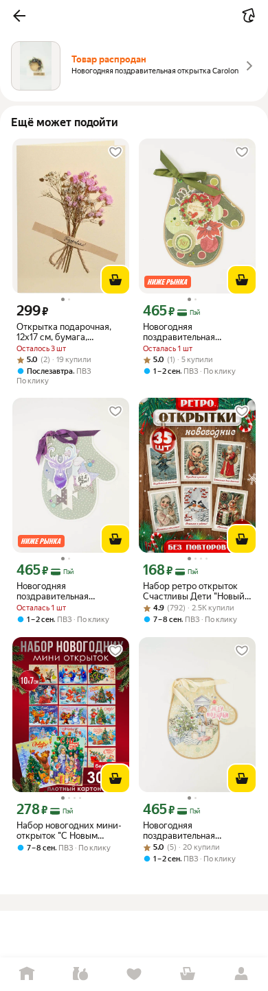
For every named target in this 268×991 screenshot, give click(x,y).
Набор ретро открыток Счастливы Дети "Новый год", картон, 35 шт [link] (194, 591)
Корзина (187, 974)
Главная (27, 974)
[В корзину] (115, 280)
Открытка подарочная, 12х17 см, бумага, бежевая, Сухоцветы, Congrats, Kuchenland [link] (63, 332)
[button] (19, 16)
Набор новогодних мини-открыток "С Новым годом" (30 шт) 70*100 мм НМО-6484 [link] (69, 830)
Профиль (241, 974)
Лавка (80, 974)
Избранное (134, 974)
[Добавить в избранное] (115, 152)
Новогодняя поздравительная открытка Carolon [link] (179, 332)
